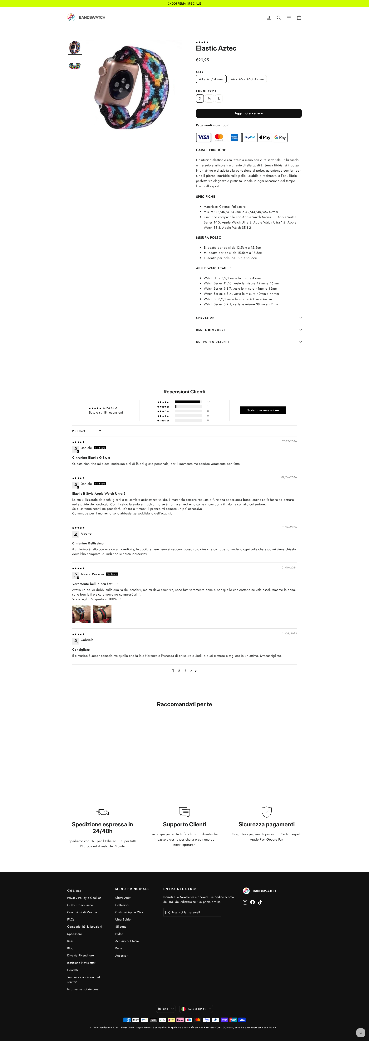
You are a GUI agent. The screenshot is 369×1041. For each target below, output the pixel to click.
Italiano (163, 1008)
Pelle (118, 948)
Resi (70, 941)
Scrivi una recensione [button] (263, 410)
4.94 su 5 (110, 407)
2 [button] (179, 670)
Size (200, 71)
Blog (70, 948)
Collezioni (122, 905)
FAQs (70, 919)
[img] (78, 441)
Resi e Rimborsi (210, 329)
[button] (202, 41)
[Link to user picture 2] (102, 614)
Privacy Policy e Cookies (84, 898)
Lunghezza (206, 91)
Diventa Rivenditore (80, 955)
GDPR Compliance (80, 905)
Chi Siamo (74, 890)
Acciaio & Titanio (127, 941)
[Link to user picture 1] (81, 614)
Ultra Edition (123, 919)
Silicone (120, 926)
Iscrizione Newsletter (81, 962)
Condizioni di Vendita (82, 912)
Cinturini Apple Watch (130, 912)
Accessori (121, 955)
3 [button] (185, 670)
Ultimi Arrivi (123, 898)
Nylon (119, 934)
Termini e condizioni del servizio (83, 979)
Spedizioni (206, 317)
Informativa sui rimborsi (83, 989)
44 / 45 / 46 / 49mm (247, 79)
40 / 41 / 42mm (211, 79)
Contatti (72, 970)
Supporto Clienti (213, 341)
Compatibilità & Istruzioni (84, 926)
